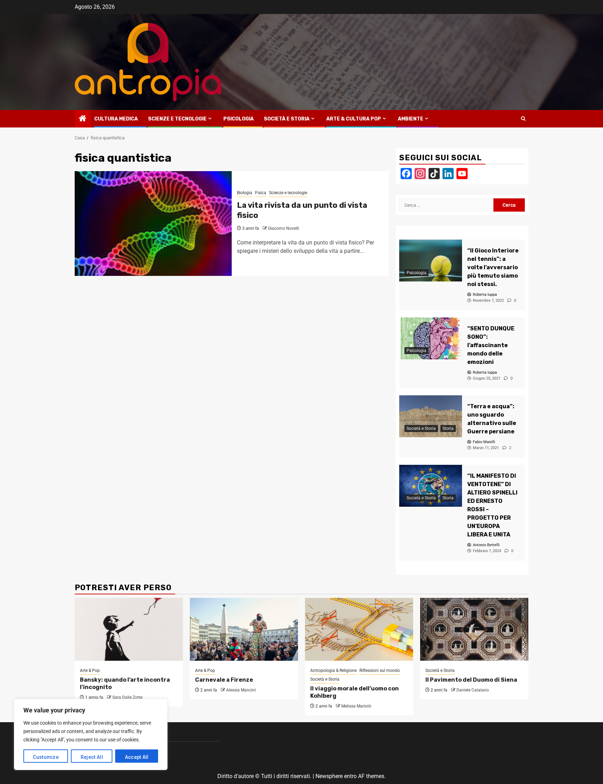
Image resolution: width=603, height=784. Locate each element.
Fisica (260, 192)
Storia (448, 428)
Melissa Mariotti (356, 706)
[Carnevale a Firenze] (244, 629)
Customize (46, 757)
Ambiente (410, 119)
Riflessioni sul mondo (379, 670)
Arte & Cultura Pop (353, 119)
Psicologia (238, 119)
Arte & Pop (90, 670)
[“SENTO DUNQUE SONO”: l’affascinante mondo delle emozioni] (430, 338)
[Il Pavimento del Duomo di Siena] (474, 629)
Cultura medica (116, 119)
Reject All (92, 757)
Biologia (244, 192)
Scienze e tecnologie (177, 119)
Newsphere (329, 776)
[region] (91, 734)
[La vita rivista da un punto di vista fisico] (153, 223)
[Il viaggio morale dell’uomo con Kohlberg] (359, 629)
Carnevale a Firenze (224, 679)
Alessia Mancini (241, 690)
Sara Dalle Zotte (127, 697)
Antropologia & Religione (333, 670)
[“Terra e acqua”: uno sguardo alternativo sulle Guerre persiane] (430, 416)
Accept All (137, 757)
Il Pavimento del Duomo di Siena (471, 679)
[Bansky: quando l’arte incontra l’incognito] (129, 629)
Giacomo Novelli (283, 228)
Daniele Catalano (472, 690)
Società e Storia (287, 119)
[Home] (83, 119)
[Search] (523, 118)
